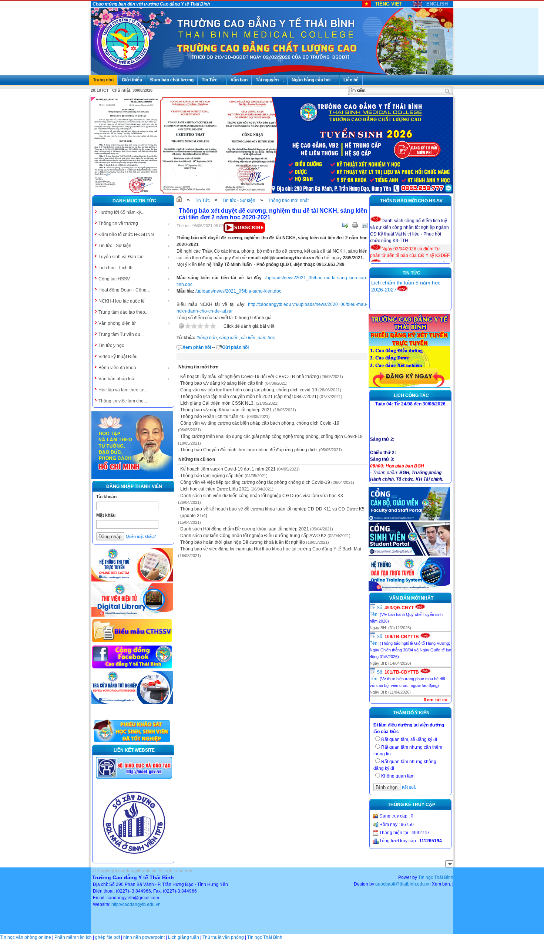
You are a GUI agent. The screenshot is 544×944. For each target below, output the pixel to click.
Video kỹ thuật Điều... (119, 356)
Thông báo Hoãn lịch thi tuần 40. (213, 416)
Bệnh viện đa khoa (117, 367)
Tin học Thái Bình (435, 877)
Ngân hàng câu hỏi (311, 79)
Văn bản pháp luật (116, 378)
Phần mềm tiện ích (73, 937)
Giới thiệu (132, 79)
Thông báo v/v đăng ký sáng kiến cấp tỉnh (221, 383)
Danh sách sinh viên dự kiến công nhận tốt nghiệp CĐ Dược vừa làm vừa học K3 (261, 495)
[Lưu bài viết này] (364, 225)
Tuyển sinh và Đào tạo (121, 256)
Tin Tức (210, 79)
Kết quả (409, 787)
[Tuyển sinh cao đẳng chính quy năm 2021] (409, 386)
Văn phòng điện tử (117, 323)
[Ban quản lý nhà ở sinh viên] (134, 859)
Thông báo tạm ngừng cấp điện (212, 475)
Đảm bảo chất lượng (172, 79)
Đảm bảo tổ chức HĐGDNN (126, 234)
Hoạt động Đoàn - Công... (124, 290)
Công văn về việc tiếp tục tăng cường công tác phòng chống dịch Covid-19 (255, 482)
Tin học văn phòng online (25, 937)
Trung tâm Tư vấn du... (121, 334)
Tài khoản (106, 496)
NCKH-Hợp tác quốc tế (121, 301)
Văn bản (239, 79)
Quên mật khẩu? (141, 536)
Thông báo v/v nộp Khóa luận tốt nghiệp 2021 (226, 409)
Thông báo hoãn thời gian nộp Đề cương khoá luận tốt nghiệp (242, 542)
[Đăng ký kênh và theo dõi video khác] (244, 231)
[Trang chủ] (179, 200)
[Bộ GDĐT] (134, 778)
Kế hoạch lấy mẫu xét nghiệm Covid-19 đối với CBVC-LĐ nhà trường (249, 376)
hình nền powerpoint (144, 937)
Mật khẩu (105, 515)
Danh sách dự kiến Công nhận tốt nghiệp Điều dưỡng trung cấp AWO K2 (253, 535)
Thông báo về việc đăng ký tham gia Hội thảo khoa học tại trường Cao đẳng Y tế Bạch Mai (270, 549)
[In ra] (355, 225)
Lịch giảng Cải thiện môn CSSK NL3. (217, 403)
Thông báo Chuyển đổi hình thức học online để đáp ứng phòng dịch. (249, 449)
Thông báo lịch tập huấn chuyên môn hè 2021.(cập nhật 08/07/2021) (249, 396)
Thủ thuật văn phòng (223, 937)
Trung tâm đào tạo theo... (123, 312)
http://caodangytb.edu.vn (136, 904)
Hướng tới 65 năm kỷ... (121, 212)
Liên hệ (351, 79)
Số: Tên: (406, 614)
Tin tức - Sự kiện (114, 245)
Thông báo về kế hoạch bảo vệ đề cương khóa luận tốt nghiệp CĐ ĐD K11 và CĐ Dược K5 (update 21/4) (272, 512)
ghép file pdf (107, 937)
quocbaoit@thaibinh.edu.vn (403, 884)
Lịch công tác (411, 395)
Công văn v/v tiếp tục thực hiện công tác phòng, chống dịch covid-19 (248, 389)
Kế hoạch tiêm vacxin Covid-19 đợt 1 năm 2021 (228, 469)
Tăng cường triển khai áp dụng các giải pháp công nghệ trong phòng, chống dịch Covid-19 (271, 436)
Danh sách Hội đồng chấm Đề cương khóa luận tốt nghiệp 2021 (244, 529)
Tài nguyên (267, 79)
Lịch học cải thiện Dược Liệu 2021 (214, 489)
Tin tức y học (111, 345)
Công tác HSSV (114, 278)
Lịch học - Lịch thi (116, 267)
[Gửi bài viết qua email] (345, 225)
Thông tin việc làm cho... (122, 401)
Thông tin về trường (118, 223)
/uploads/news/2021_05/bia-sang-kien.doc (238, 291)
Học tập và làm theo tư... (122, 389)
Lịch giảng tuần (183, 937)
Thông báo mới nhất (288, 200)
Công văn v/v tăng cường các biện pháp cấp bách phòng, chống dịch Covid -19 (259, 423)
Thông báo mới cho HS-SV (411, 200)
